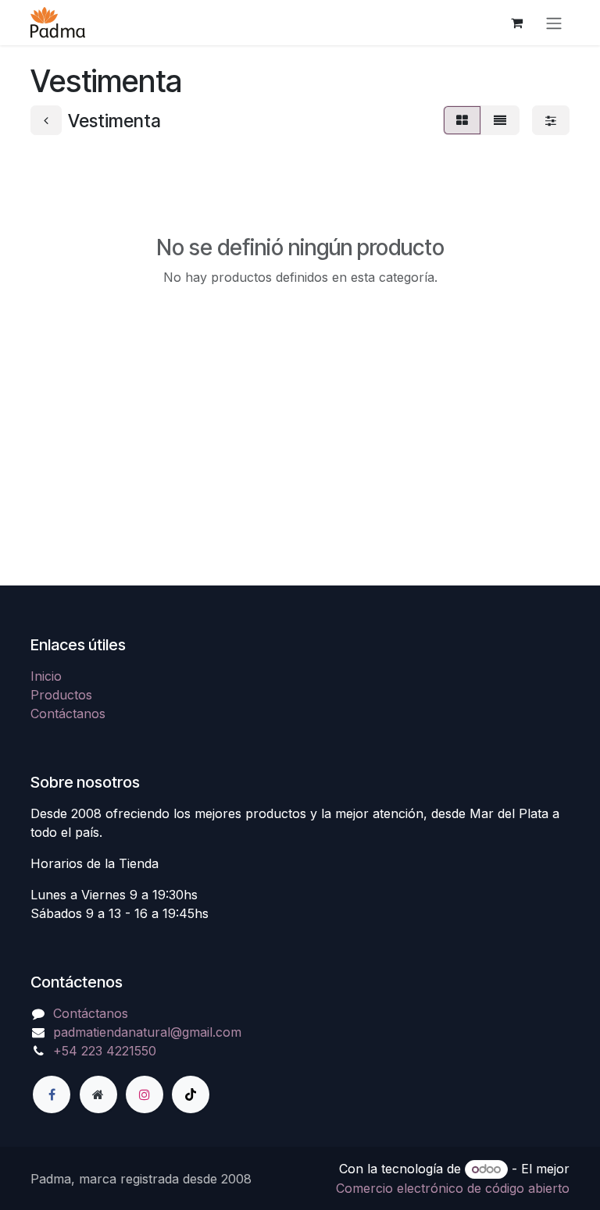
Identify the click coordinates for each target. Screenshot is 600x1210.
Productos (61, 695)
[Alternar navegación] (554, 22)
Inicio (46, 676)
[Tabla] (462, 120)
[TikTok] (190, 1094)
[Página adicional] (98, 1094)
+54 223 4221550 (104, 1051)
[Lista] (500, 120)
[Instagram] (144, 1094)
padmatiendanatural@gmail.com (147, 1032)
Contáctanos (67, 713)
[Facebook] (51, 1094)
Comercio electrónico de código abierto (453, 1188)
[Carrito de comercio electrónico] (516, 22)
